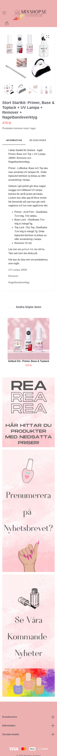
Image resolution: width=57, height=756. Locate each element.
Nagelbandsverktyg (18, 289)
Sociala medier (10, 740)
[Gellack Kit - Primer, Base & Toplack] (28, 345)
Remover (13, 282)
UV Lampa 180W (17, 276)
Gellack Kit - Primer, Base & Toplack (28, 367)
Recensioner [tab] (37, 147)
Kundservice (9, 723)
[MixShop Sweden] (27, 19)
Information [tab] (14, 147)
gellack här (27, 255)
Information (9, 732)
